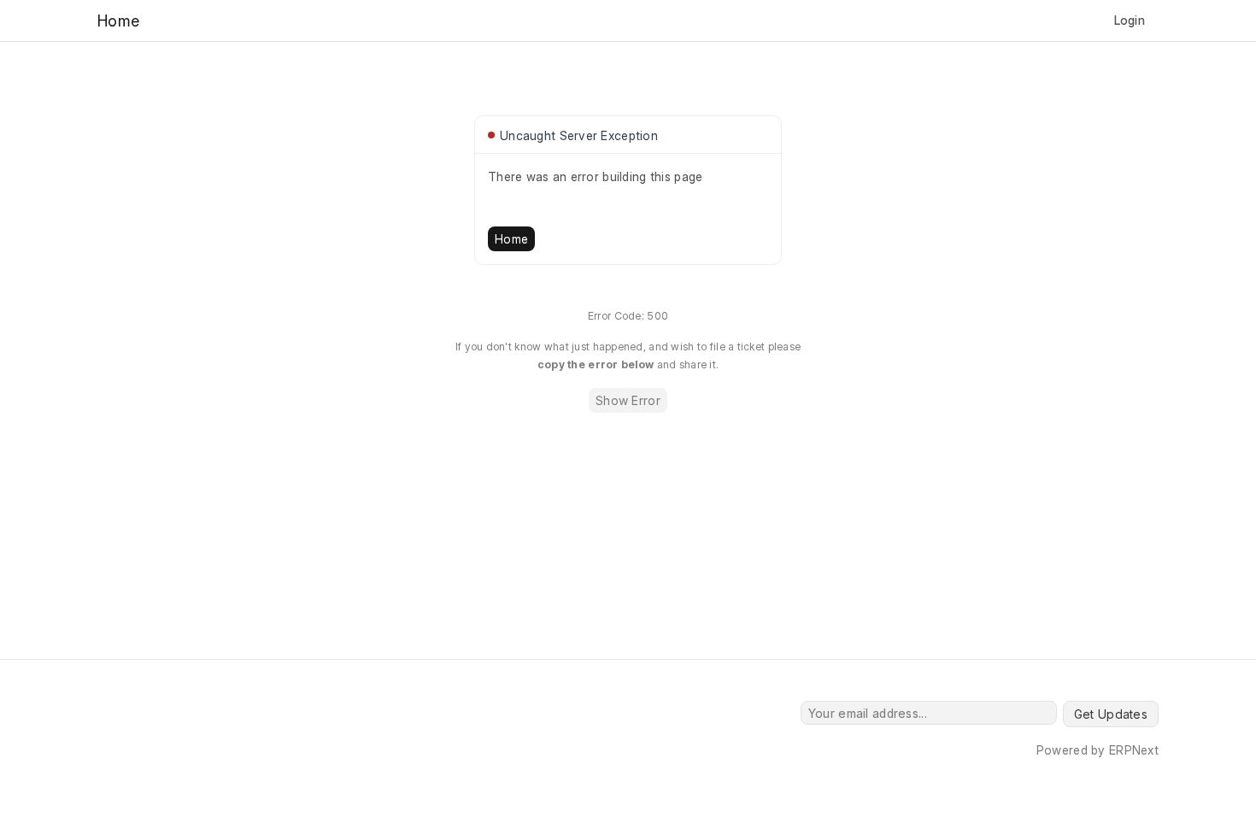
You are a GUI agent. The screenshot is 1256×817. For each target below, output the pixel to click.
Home (511, 239)
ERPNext (1134, 750)
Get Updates (1110, 714)
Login (1129, 20)
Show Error (628, 400)
